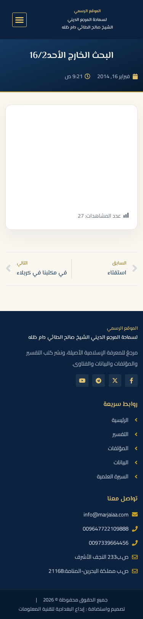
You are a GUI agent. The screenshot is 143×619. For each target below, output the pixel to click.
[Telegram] (98, 380)
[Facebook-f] (131, 380)
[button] (19, 20)
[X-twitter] (115, 380)
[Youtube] (82, 380)
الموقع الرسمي (87, 11)
